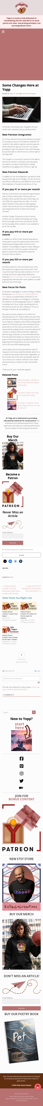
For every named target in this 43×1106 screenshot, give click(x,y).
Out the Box (24, 1094)
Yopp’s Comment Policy (12, 1098)
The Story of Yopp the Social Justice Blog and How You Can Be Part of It (28, 405)
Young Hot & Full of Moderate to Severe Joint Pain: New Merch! (31, 588)
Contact (31, 1096)
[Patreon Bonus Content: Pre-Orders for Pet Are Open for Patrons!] (28, 606)
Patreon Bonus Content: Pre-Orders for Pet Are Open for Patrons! (28, 615)
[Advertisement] (21, 57)
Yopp (21, 8)
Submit (26, 1096)
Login (38, 671)
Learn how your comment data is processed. (20, 688)
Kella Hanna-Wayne (29, 93)
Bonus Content (21, 799)
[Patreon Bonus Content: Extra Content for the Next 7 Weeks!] (10, 629)
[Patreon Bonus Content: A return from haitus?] (10, 606)
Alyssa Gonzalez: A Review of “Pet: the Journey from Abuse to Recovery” (28, 382)
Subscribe (21, 1096)
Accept (21, 555)
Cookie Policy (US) (21, 1100)
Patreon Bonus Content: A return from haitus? (10, 614)
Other (11, 577)
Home (11, 1096)
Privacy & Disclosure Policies (29, 1098)
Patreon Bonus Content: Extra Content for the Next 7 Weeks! (10, 637)
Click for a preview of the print (21, 277)
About (15, 1096)
